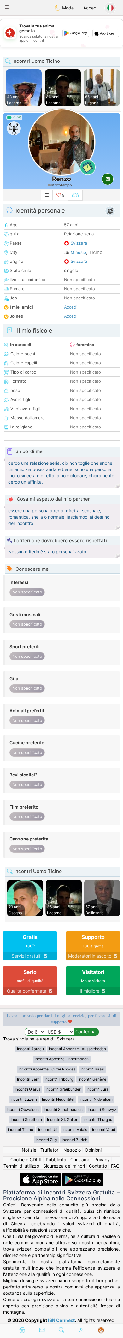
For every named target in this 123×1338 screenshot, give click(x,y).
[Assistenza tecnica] (101, 1330)
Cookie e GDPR (26, 1159)
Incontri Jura (97, 1089)
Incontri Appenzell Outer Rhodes (47, 1069)
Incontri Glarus (27, 1089)
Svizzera (79, 242)
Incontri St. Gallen (62, 1119)
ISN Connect (61, 1320)
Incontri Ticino (20, 1129)
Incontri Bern (28, 1079)
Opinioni (93, 1149)
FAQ (115, 1166)
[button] (6, 7)
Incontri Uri (47, 1129)
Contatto (98, 1166)
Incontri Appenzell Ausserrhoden (77, 1048)
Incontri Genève (92, 1079)
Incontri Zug (46, 1139)
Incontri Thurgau (97, 1119)
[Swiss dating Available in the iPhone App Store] (41, 1175)
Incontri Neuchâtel (58, 1099)
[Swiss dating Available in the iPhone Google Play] (82, 1175)
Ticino (95, 252)
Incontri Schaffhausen (63, 1109)
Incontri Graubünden (63, 1089)
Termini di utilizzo (21, 1166)
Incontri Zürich (74, 1139)
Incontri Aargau (30, 1048)
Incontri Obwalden (23, 1109)
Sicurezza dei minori (64, 1166)
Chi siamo (80, 1159)
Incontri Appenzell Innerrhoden (62, 1059)
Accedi (90, 7)
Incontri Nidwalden (96, 1099)
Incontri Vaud (103, 1129)
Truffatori (49, 1149)
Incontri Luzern (23, 1099)
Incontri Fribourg (58, 1079)
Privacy (102, 1159)
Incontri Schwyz (102, 1109)
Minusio (78, 252)
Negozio (72, 1149)
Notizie (29, 1149)
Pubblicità (56, 1159)
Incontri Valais (74, 1129)
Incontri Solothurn (26, 1119)
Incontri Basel (92, 1069)
